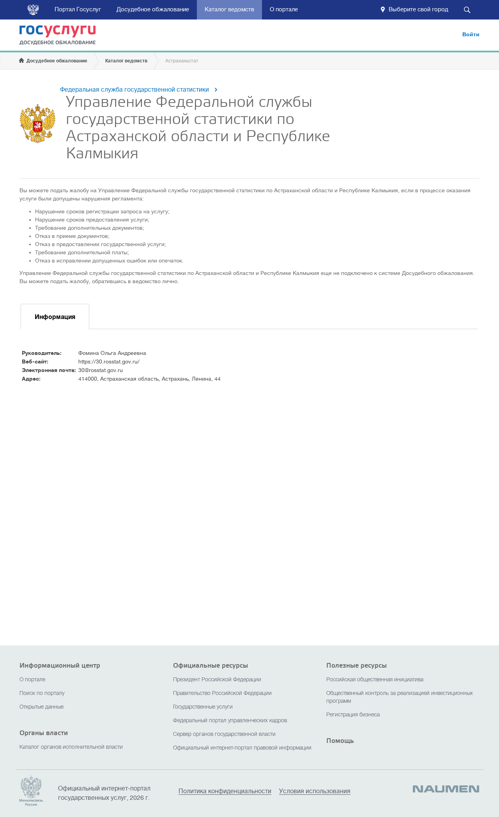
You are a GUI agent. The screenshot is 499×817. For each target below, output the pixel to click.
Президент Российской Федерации (217, 679)
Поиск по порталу (41, 693)
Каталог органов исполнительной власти (71, 747)
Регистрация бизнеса (353, 715)
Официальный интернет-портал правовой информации (242, 748)
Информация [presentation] (55, 317)
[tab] (55, 316)
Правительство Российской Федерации (222, 693)
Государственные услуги (203, 707)
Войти (471, 34)
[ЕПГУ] (62, 36)
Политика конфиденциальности (225, 791)
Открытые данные (41, 707)
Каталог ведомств (229, 9)
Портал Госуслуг (78, 9)
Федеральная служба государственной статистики (134, 89)
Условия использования (314, 791)
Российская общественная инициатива (374, 679)
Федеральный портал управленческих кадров (230, 720)
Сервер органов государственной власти (224, 734)
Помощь (340, 740)
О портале (284, 9)
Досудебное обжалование (153, 9)
